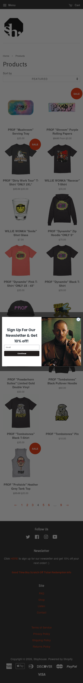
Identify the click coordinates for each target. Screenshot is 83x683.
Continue (21, 353)
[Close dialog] (78, 319)
